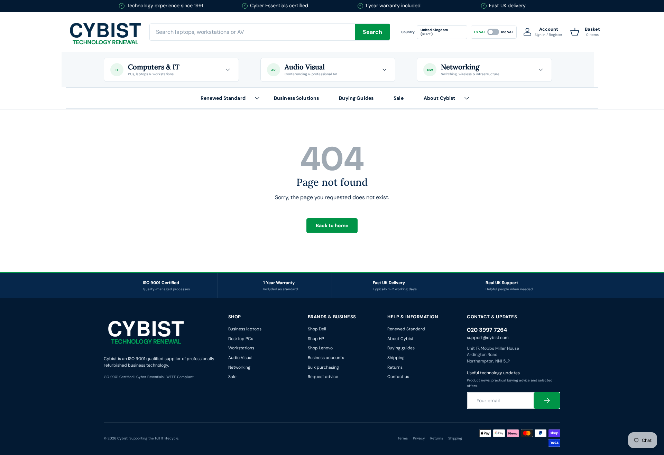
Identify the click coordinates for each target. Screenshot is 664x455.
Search (372, 32)
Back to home (332, 225)
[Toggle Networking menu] (540, 69)
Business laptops (244, 329)
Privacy (419, 438)
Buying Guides (356, 98)
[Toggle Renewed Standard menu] (257, 98)
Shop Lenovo (320, 348)
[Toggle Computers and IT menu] (227, 69)
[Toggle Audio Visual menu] (384, 69)
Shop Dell (317, 329)
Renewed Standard (223, 98)
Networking (239, 367)
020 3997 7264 (487, 329)
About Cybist (439, 98)
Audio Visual (240, 357)
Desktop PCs (240, 338)
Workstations (241, 348)
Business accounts (326, 357)
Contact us (398, 376)
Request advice (323, 376)
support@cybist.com (488, 337)
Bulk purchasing (323, 367)
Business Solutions (296, 98)
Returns (395, 367)
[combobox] (270, 31)
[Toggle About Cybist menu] (466, 98)
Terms (403, 438)
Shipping (396, 357)
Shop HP (316, 338)
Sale (399, 98)
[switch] (494, 31)
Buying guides (401, 348)
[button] (585, 31)
